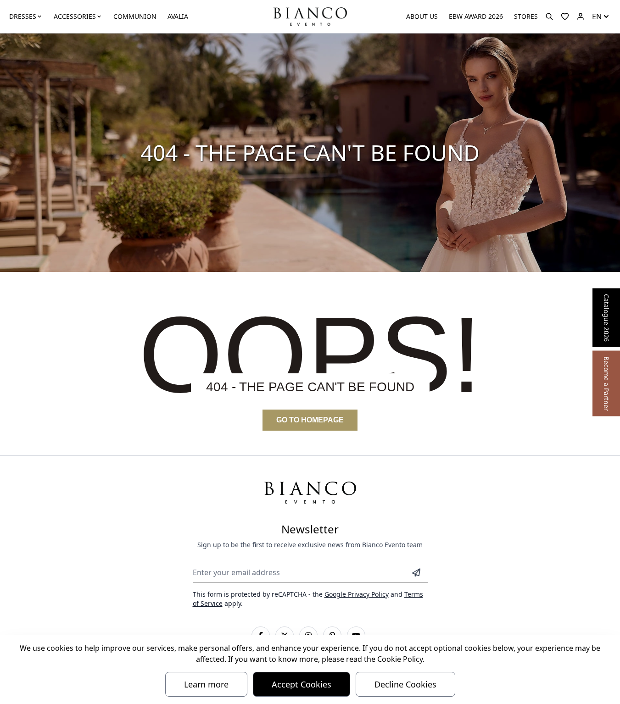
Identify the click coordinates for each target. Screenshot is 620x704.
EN (597, 16)
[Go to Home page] (309, 15)
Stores (526, 16)
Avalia (178, 16)
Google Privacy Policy (356, 594)
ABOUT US (422, 16)
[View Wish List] (565, 16)
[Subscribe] (416, 572)
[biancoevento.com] (580, 16)
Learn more (206, 684)
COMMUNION (134, 16)
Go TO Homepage (310, 420)
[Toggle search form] (549, 16)
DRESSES (22, 16)
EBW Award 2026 (476, 16)
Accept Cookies (301, 684)
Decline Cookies (405, 684)
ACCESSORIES (75, 16)
